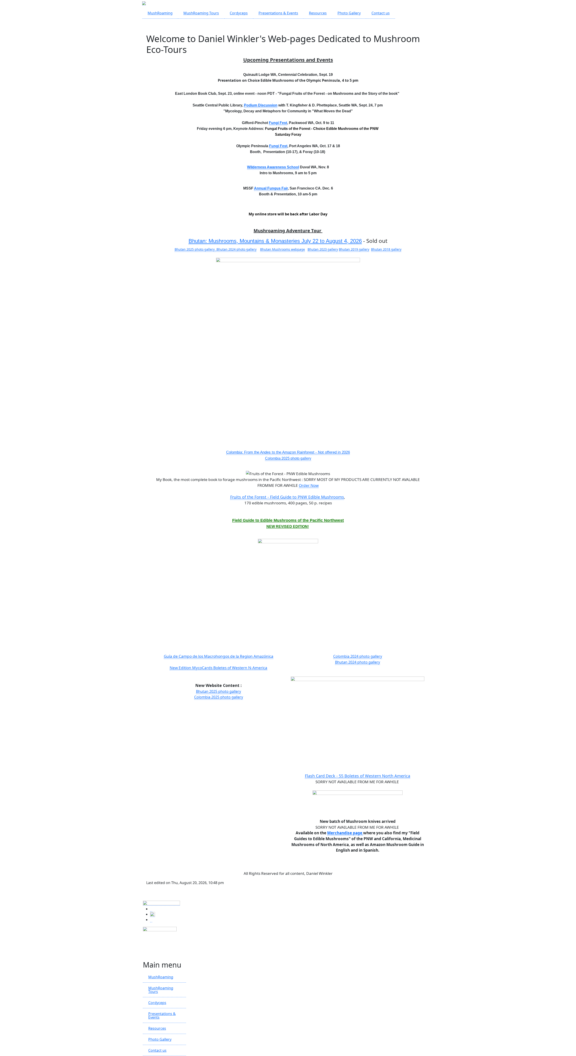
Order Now (309, 485)
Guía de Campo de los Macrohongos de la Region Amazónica (218, 656)
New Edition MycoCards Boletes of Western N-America (218, 667)
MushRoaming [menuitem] (160, 13)
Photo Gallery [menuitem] (349, 13)
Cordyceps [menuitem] (239, 13)
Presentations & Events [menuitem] (278, 13)
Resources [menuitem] (318, 13)
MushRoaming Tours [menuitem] (201, 13)
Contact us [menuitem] (380, 13)
